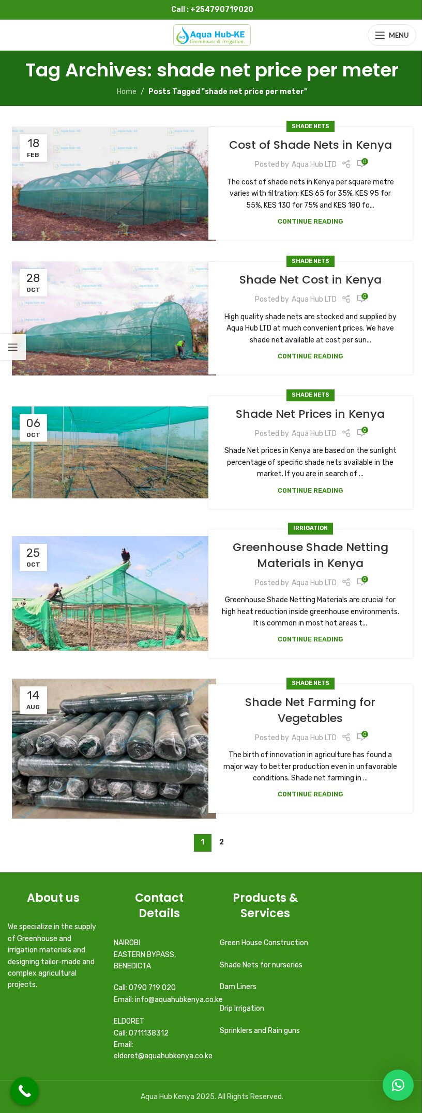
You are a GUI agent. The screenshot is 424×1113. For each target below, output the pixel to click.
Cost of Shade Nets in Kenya (310, 145)
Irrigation (310, 528)
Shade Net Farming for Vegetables (310, 710)
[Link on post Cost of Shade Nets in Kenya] (114, 184)
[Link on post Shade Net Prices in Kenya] (114, 452)
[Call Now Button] (24, 1091)
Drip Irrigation (243, 1008)
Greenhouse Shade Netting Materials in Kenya (310, 555)
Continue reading (310, 221)
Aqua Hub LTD (314, 164)
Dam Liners (239, 986)
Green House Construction (264, 942)
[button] (398, 1085)
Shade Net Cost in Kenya (310, 280)
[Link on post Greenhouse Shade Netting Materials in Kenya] (114, 593)
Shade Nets (310, 126)
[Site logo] (212, 34)
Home (127, 91)
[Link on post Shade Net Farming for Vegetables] (114, 749)
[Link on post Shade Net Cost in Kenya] (114, 318)
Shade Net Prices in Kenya (310, 414)
